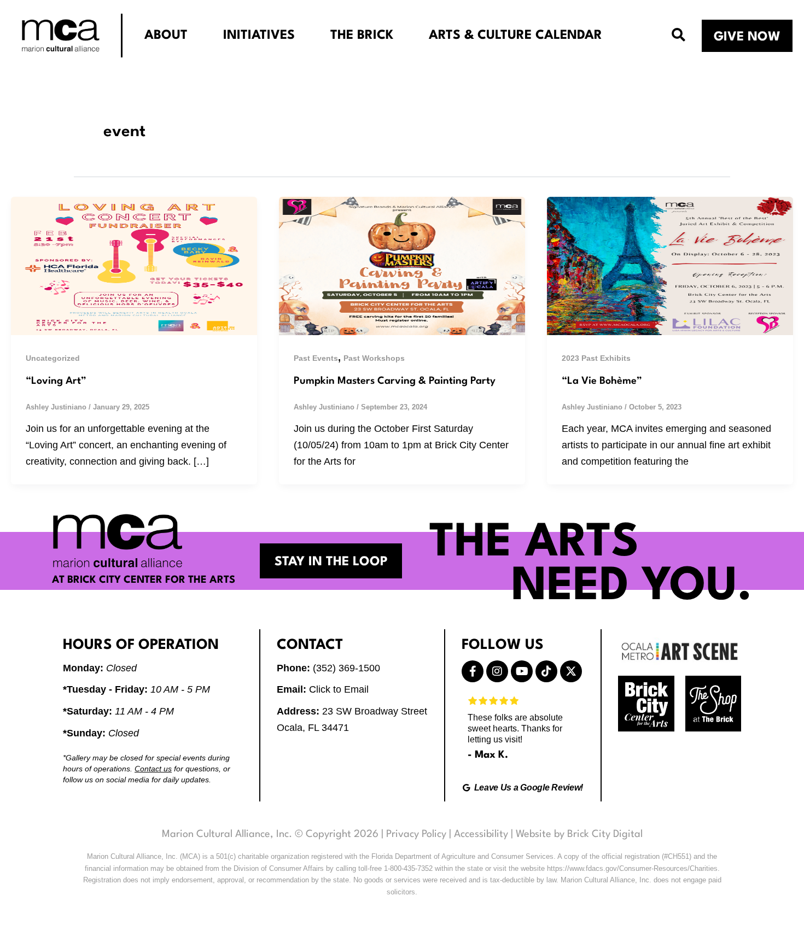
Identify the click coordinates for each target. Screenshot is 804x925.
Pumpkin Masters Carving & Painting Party (395, 381)
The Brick (361, 35)
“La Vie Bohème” (602, 381)
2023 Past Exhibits (596, 358)
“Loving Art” (56, 381)
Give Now (747, 37)
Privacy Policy (416, 834)
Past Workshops (374, 358)
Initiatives (259, 35)
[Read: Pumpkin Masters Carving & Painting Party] (402, 265)
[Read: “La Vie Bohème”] (670, 265)
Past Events (316, 358)
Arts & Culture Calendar (515, 35)
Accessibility (481, 834)
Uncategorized (53, 358)
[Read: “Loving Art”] (134, 265)
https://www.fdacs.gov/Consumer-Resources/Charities (632, 868)
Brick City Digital (605, 834)
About (166, 35)
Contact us (153, 768)
